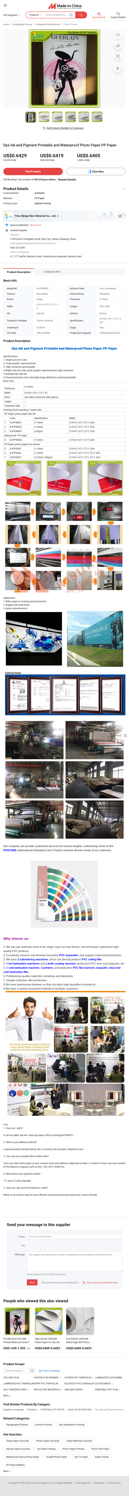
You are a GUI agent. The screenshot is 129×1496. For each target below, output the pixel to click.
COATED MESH (103, 1383)
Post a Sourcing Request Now (100, 1282)
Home (6, 24)
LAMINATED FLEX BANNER (109, 1377)
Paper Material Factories (79, 1440)
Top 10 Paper (81, 1456)
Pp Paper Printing (46, 1448)
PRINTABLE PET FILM (106, 1389)
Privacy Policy (114, 1482)
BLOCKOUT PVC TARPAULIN (79, 1383)
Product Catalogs (50, 1370)
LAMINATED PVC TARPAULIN (18, 1383)
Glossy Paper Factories (18, 1448)
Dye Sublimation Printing (71, 1424)
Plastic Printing (70, 24)
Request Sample (67, 179)
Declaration (99, 1482)
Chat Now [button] (98, 171)
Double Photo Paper (56, 1456)
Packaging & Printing (22, 24)
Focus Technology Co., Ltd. (42, 1482)
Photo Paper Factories (47, 1440)
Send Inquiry (33, 171)
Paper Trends (102, 1456)
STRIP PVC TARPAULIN (46, 1383)
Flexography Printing (17, 1424)
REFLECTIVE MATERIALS (47, 1389)
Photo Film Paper (100, 1448)
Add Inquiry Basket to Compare (65, 128)
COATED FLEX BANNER (46, 1377)
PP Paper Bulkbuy (15, 1464)
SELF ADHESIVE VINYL (15, 1389)
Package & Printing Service (47, 24)
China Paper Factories (17, 1440)
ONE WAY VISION (73, 1389)
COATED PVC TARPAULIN (77, 1377)
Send (32, 1282)
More (6, 1471)
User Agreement (83, 1482)
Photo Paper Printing (73, 1448)
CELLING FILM (11, 1377)
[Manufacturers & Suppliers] (64, 6)
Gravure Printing (43, 1424)
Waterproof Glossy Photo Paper (22, 1456)
